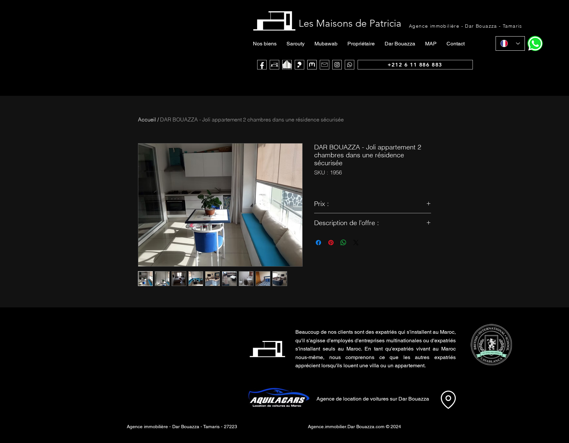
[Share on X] (356, 243)
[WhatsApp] (349, 64)
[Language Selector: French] (510, 43)
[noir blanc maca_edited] (287, 64)
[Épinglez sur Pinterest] (331, 243)
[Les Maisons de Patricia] (274, 64)
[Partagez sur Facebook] (318, 243)
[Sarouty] (299, 64)
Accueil (147, 119)
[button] (491, 344)
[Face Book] (262, 64)
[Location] (448, 399)
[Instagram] (337, 64)
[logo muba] (312, 64)
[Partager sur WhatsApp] (343, 243)
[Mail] (324, 64)
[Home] (535, 43)
